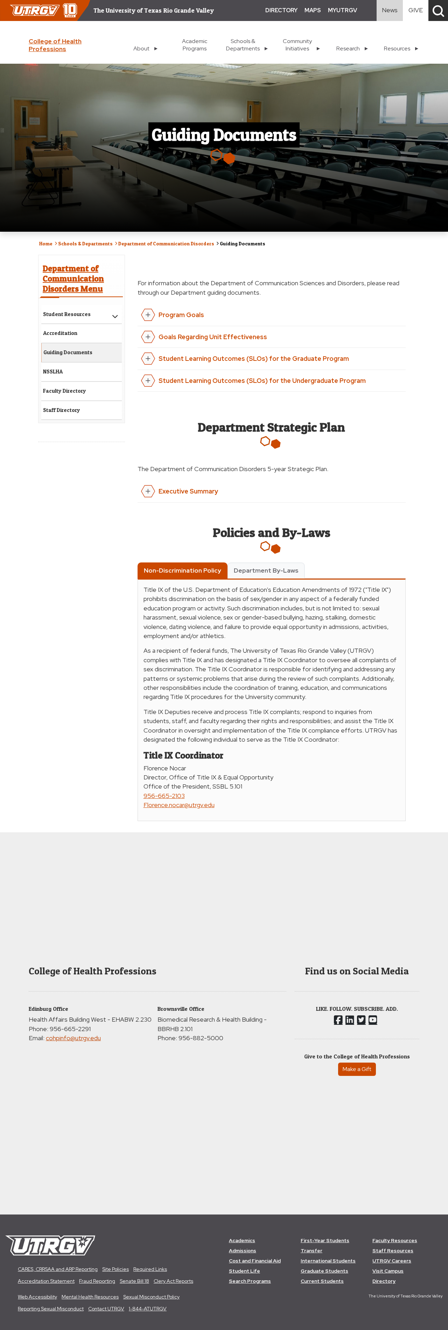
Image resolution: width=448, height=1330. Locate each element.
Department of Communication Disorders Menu (73, 278)
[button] (438, 10)
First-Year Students (325, 1240)
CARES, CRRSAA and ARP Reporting (58, 1269)
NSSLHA (53, 371)
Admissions (242, 1250)
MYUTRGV (342, 10)
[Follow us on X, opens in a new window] (361, 1020)
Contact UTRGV (106, 1309)
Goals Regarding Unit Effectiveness (213, 337)
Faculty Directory (64, 390)
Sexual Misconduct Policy (151, 1297)
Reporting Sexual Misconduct (51, 1309)
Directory (384, 1281)
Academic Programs (194, 44)
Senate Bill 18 (134, 1281)
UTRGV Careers (391, 1260)
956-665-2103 (164, 796)
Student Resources (67, 314)
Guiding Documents (67, 352)
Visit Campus (388, 1271)
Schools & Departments (85, 243)
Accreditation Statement (46, 1281)
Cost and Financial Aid (255, 1260)
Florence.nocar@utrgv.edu (179, 805)
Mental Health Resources (90, 1297)
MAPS (312, 10)
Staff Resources (392, 1250)
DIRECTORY (281, 10)
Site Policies (115, 1269)
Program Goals (181, 315)
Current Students (322, 1281)
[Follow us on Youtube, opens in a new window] (373, 1020)
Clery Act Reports (173, 1281)
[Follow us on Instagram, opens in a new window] (349, 1020)
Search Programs (250, 1281)
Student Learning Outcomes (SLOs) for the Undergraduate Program (262, 381)
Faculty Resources (394, 1240)
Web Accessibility (37, 1297)
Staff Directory (61, 410)
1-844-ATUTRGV (148, 1309)
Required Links (150, 1269)
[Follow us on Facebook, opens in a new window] (338, 1020)
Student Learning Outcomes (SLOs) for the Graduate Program (254, 359)
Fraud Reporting (97, 1281)
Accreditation (60, 333)
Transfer (311, 1250)
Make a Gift (357, 1069)
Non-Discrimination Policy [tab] (182, 570)
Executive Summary (188, 491)
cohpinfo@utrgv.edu (73, 1038)
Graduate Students (324, 1271)
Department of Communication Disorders (166, 243)
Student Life (244, 1271)
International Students (328, 1260)
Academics (242, 1240)
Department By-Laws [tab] (266, 570)
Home (45, 243)
